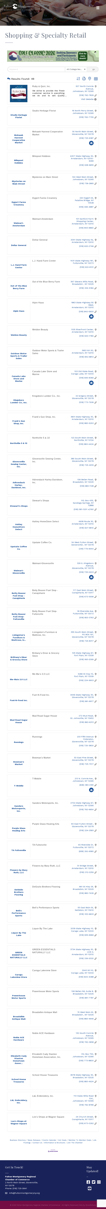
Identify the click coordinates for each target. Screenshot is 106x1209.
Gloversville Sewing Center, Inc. (46, 460)
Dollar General (40, 240)
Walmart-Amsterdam (42, 219)
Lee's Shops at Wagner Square (48, 1117)
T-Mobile (36, 779)
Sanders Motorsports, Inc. (45, 803)
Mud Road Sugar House (44, 716)
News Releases (34, 1140)
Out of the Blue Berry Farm (46, 282)
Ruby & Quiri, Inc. (41, 86)
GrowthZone (91, 1205)
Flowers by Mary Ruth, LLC (46, 866)
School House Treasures (45, 1075)
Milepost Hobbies (41, 156)
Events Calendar (49, 1140)
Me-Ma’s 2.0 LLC (41, 674)
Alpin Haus (38, 303)
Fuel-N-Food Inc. (41, 695)
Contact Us (37, 1143)
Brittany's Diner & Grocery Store (45, 654)
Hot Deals (62, 1140)
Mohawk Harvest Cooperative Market (47, 133)
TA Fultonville (39, 845)
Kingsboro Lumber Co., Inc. (46, 396)
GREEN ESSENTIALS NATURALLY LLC (43, 950)
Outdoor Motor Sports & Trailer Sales (48, 351)
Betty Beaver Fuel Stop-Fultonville (44, 612)
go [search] (94, 69)
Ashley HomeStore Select (45, 521)
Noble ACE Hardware (43, 1033)
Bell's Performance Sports (45, 908)
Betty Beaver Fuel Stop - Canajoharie (45, 591)
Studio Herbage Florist (44, 111)
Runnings (37, 737)
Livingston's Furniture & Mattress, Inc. (44, 633)
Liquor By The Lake (42, 928)
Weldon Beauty (40, 330)
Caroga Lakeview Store (44, 970)
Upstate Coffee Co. (42, 542)
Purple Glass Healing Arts (45, 824)
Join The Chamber (75, 1143)
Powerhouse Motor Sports (45, 991)
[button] (8, 79)
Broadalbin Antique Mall (44, 1012)
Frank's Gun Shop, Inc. (44, 417)
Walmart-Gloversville (43, 563)
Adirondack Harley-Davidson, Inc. (47, 481)
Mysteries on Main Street (45, 177)
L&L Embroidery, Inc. (43, 1096)
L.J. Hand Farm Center (44, 261)
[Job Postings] (91, 144)
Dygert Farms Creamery (44, 198)
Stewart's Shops (40, 500)
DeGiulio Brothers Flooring (46, 887)
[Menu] (98, 7)
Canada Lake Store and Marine (44, 372)
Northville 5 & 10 (41, 438)
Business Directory (18, 1140)
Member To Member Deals (80, 1140)
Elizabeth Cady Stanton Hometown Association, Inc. (46, 1055)
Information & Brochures (54, 1143)
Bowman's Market (41, 758)
